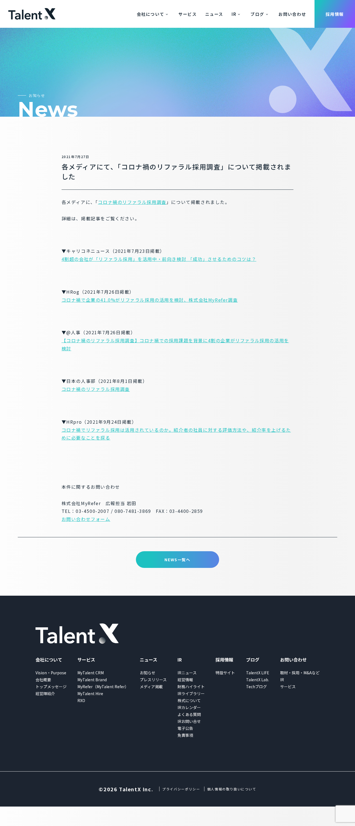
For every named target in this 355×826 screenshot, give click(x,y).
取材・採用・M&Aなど (300, 672)
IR (234, 14)
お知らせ (147, 672)
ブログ (257, 14)
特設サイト (225, 672)
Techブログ (256, 686)
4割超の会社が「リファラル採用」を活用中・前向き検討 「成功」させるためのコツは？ (159, 259)
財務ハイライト (191, 686)
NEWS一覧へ (177, 559)
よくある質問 (189, 714)
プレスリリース (153, 679)
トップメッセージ (51, 686)
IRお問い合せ (189, 721)
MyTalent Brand (92, 679)
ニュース (214, 14)
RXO (81, 700)
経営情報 (185, 679)
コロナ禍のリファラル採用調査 (132, 202)
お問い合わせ (292, 14)
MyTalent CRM (90, 672)
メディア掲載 (151, 686)
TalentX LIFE (257, 672)
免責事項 (185, 735)
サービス (187, 14)
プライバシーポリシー (181, 789)
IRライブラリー (191, 693)
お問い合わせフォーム (86, 519)
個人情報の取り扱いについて (231, 789)
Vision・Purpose (51, 672)
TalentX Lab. (257, 679)
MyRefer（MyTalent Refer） (103, 686)
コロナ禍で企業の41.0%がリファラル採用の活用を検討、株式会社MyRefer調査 (150, 299)
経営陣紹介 (45, 693)
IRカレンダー (189, 707)
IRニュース (187, 672)
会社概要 (43, 679)
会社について (150, 14)
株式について (189, 700)
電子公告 (185, 728)
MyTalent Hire (90, 693)
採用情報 (335, 14)
